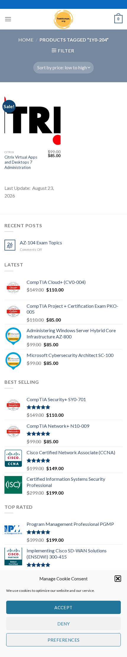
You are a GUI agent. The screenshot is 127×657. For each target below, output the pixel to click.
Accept (63, 607)
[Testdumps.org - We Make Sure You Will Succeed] (63, 19)
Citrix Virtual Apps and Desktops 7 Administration (20, 162)
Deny (63, 623)
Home (25, 39)
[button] (118, 579)
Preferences (64, 640)
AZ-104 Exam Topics (41, 242)
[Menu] (8, 19)
